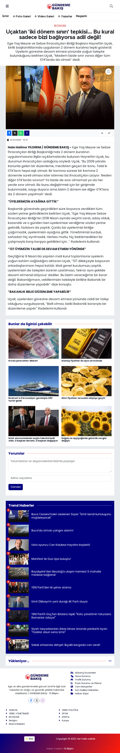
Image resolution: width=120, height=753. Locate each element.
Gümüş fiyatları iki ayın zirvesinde (81, 360)
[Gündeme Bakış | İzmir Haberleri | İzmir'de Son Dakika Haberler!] (58, 6)
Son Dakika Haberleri (86, 690)
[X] (36, 700)
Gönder (16, 487)
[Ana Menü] (7, 6)
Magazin (81, 16)
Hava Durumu (82, 676)
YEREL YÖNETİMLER (19, 713)
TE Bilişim (69, 748)
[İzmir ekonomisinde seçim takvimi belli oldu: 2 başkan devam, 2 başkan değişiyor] (33, 421)
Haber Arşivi (81, 693)
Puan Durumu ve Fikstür (88, 683)
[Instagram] (42, 700)
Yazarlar (66, 16)
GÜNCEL (13, 710)
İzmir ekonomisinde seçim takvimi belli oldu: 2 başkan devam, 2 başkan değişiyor (33, 439)
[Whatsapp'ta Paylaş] (21, 133)
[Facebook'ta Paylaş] (9, 133)
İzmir (5, 16)
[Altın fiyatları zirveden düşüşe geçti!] (86, 381)
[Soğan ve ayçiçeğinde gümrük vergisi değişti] (86, 421)
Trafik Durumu (83, 679)
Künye (65, 720)
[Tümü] (110, 661)
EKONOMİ (60, 26)
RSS (30, 738)
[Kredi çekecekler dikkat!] (33, 343)
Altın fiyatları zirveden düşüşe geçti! (83, 398)
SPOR (65, 713)
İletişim (13, 720)
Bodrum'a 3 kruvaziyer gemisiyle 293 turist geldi (30, 399)
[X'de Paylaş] (15, 133)
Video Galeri (45, 16)
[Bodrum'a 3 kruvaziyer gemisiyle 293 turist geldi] (33, 381)
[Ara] (111, 6)
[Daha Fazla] (26, 133)
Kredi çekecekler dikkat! (23, 360)
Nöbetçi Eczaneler (85, 672)
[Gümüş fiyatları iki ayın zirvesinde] (86, 343)
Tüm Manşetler (83, 686)
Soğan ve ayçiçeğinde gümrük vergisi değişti (83, 439)
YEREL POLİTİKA (70, 710)
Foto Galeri (23, 16)
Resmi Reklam (17, 724)
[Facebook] (31, 700)
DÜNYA (65, 716)
